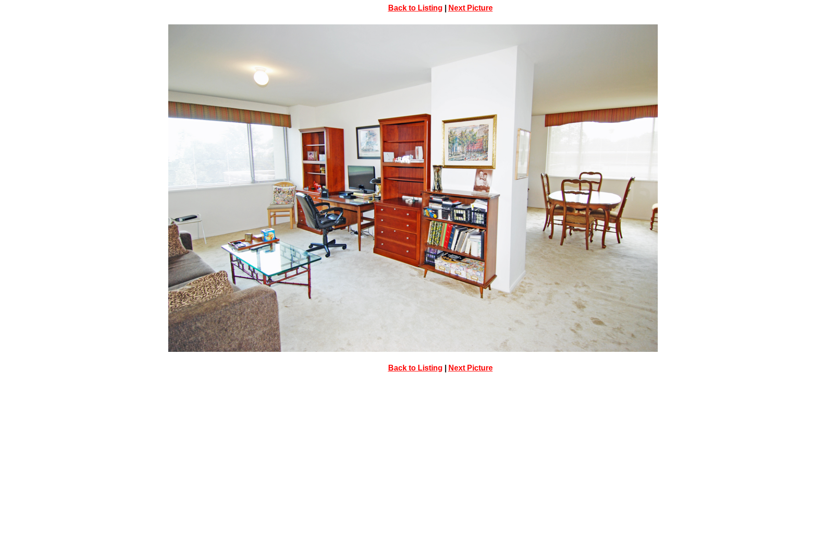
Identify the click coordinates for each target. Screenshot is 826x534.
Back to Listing (415, 8)
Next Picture (470, 8)
